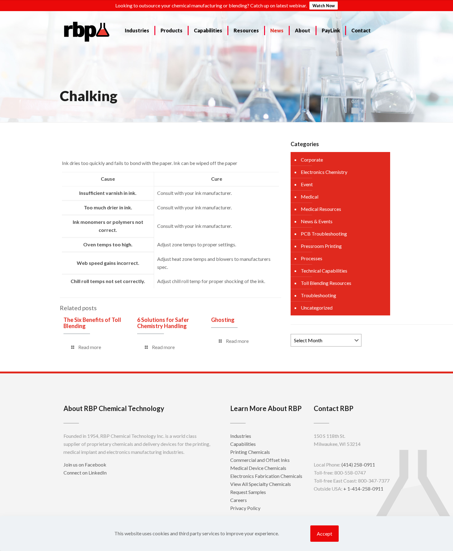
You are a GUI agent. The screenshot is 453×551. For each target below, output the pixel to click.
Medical (309, 196)
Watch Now (323, 5)
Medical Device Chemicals (258, 468)
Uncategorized (317, 307)
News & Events (317, 221)
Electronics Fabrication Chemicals (266, 476)
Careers (238, 500)
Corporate (312, 159)
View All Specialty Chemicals (260, 484)
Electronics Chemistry (324, 172)
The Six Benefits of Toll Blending (92, 322)
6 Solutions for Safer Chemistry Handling (163, 322)
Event (307, 184)
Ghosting (223, 319)
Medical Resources (321, 209)
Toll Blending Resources (326, 283)
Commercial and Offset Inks (260, 460)
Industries (240, 436)
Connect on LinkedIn (85, 472)
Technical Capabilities (324, 270)
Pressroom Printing (321, 246)
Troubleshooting (318, 295)
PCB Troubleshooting (324, 233)
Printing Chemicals (250, 452)
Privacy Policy (245, 508)
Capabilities (243, 444)
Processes (311, 258)
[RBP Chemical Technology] (86, 31)
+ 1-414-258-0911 (363, 488)
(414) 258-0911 (358, 464)
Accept (324, 534)
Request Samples (248, 492)
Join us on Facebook (84, 464)
